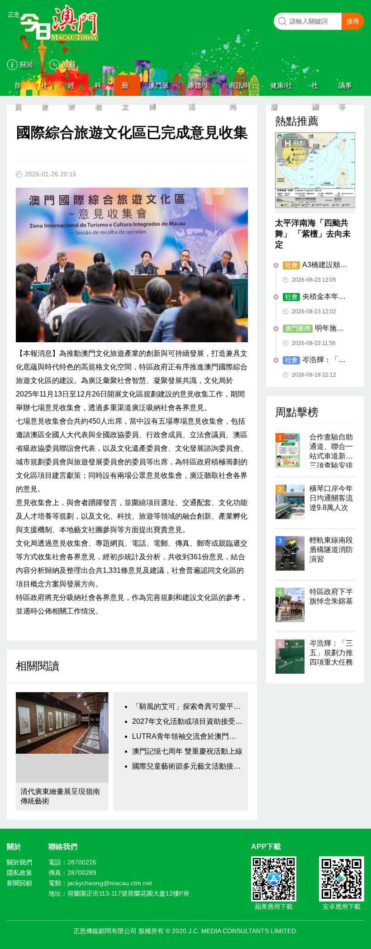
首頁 (17, 88)
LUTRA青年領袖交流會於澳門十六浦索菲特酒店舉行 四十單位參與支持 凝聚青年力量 (187, 736)
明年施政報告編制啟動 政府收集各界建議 (316, 328)
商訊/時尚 (240, 88)
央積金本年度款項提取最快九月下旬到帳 (315, 297)
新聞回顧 (19, 883)
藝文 (125, 88)
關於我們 (19, 862)
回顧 (69, 64)
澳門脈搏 (158, 88)
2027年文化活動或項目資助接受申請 (187, 721)
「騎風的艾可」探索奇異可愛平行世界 (187, 706)
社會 (44, 88)
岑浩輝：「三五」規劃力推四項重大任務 (315, 360)
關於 (26, 64)
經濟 (71, 88)
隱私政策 (19, 872)
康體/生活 (199, 88)
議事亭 (345, 88)
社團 (314, 88)
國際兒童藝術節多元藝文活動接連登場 (187, 766)
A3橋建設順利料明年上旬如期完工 (315, 265)
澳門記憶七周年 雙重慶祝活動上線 (187, 751)
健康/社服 (281, 88)
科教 (98, 88)
